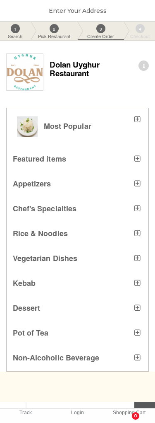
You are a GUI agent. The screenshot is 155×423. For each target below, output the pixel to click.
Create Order (100, 32)
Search (15, 32)
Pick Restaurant (54, 32)
